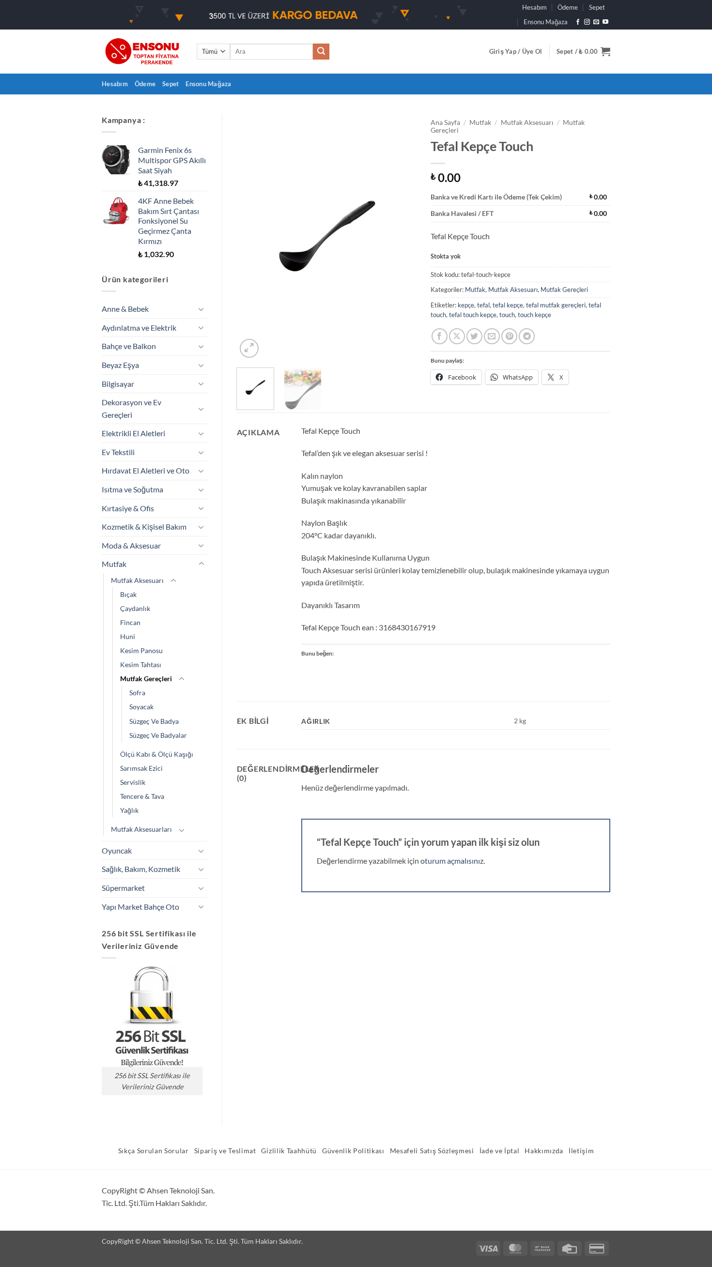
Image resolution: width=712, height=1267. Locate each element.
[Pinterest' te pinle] (509, 336)
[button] (515, 51)
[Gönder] (321, 52)
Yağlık (129, 810)
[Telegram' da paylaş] (527, 336)
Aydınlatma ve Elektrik (139, 327)
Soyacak (141, 706)
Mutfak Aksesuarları (141, 829)
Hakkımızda (544, 1151)
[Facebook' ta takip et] (578, 22)
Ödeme (567, 7)
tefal (483, 305)
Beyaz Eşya (120, 364)
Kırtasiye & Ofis (128, 508)
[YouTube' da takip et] (605, 22)
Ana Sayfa (445, 122)
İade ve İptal (500, 1151)
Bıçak (128, 594)
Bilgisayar (118, 383)
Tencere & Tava (142, 796)
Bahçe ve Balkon (129, 346)
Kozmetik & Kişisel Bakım (144, 526)
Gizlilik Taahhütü (289, 1151)
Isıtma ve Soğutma (132, 489)
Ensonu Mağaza (546, 22)
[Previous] (252, 236)
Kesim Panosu (141, 650)
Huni (127, 636)
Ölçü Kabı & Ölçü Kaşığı (156, 754)
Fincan (130, 622)
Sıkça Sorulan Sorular (153, 1151)
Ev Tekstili (118, 452)
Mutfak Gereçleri (146, 678)
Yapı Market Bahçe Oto (140, 906)
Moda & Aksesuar (131, 545)
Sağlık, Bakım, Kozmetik (141, 868)
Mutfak (114, 563)
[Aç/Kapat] (201, 309)
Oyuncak (117, 850)
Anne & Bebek (125, 308)
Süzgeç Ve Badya (154, 721)
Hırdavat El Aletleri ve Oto (145, 470)
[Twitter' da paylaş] (474, 336)
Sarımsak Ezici (141, 768)
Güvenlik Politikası (353, 1151)
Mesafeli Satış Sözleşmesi (432, 1151)
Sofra (137, 692)
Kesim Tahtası (140, 664)
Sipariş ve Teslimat (225, 1151)
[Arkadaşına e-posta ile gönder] (492, 336)
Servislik (132, 782)
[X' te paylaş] (457, 336)
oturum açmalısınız (451, 860)
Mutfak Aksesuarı (137, 580)
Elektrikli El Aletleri (133, 433)
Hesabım (534, 7)
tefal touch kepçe (472, 315)
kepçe (466, 305)
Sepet (597, 7)
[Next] (400, 236)
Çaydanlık (135, 608)
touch (507, 315)
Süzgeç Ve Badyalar (158, 735)
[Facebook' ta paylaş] (440, 336)
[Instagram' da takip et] (587, 22)
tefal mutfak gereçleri (556, 305)
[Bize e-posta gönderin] (596, 22)
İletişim (581, 1151)
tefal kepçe (508, 305)
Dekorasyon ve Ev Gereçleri (131, 408)
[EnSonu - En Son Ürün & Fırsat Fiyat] (142, 51)
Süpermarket (123, 887)
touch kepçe (534, 315)
